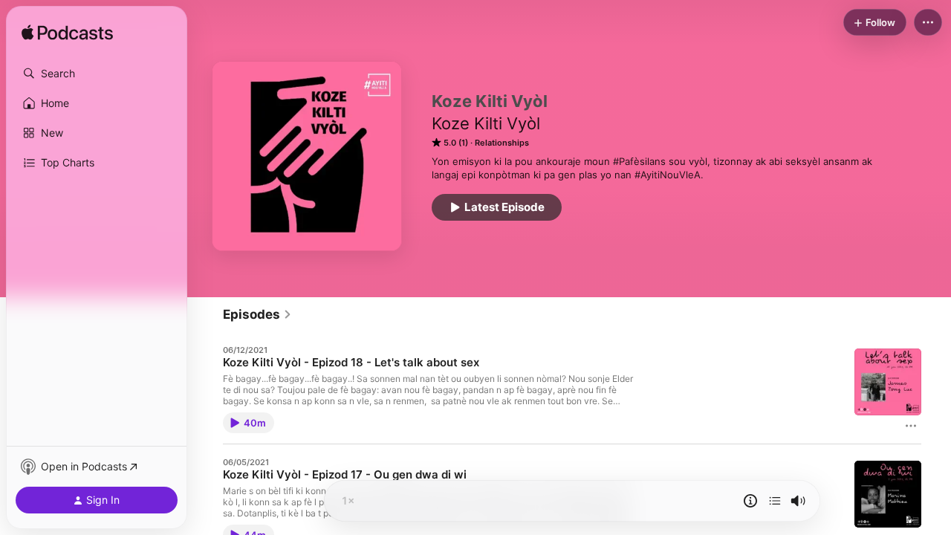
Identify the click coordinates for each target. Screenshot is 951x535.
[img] (67, 33)
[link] (257, 314)
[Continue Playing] (775, 500)
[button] (96, 73)
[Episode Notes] (750, 500)
